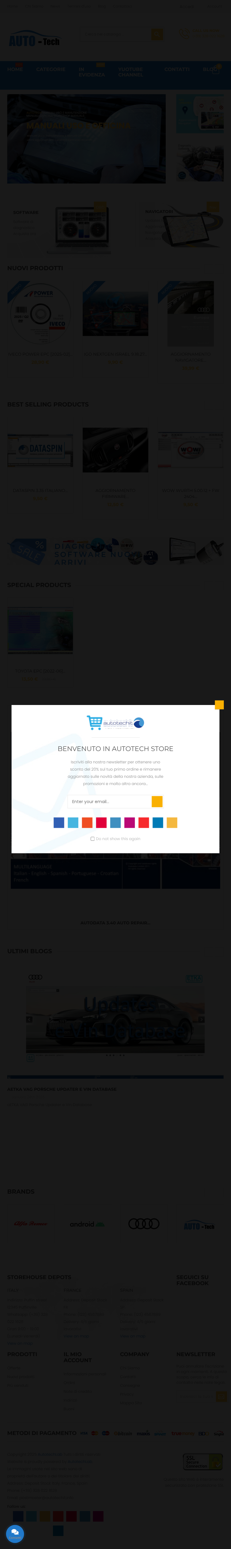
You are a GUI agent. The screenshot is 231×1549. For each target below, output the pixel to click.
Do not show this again (118, 838)
